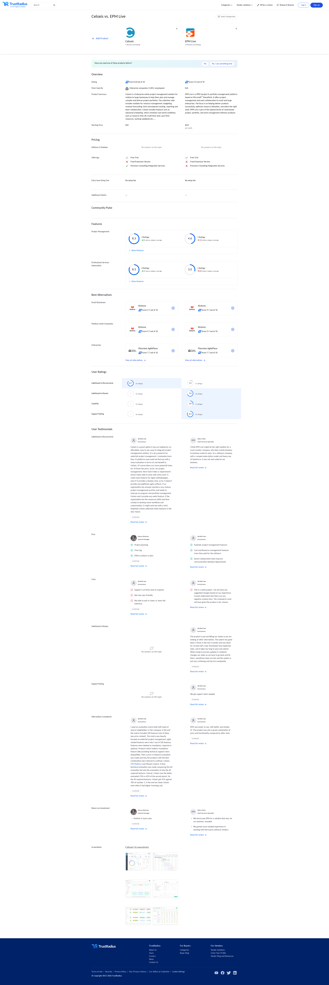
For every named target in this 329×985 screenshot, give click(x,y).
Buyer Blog (184, 953)
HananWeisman (143, 536)
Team (151, 953)
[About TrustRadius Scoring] (127, 82)
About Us (153, 950)
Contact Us (153, 962)
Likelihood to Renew (100, 393)
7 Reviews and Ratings (132, 45)
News (151, 959)
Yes (205, 64)
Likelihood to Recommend (102, 383)
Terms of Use (97, 972)
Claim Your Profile (218, 953)
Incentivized (135, 517)
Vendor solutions (243, 5)
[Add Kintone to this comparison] (173, 308)
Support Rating (98, 414)
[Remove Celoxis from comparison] (177, 28)
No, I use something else (222, 64)
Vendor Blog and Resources (222, 956)
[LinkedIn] (235, 973)
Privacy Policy (120, 972)
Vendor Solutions (218, 950)
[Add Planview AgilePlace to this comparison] (173, 350)
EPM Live (190, 41)
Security (108, 972)
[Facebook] (223, 973)
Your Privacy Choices (137, 972)
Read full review (137, 522)
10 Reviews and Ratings (193, 45)
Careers (152, 956)
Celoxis (129, 41)
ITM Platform (136, 764)
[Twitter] (229, 973)
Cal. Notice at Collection (159, 972)
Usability (95, 404)
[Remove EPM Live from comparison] (236, 28)
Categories (225, 5)
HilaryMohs (201, 439)
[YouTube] (216, 973)
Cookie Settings (178, 972)
